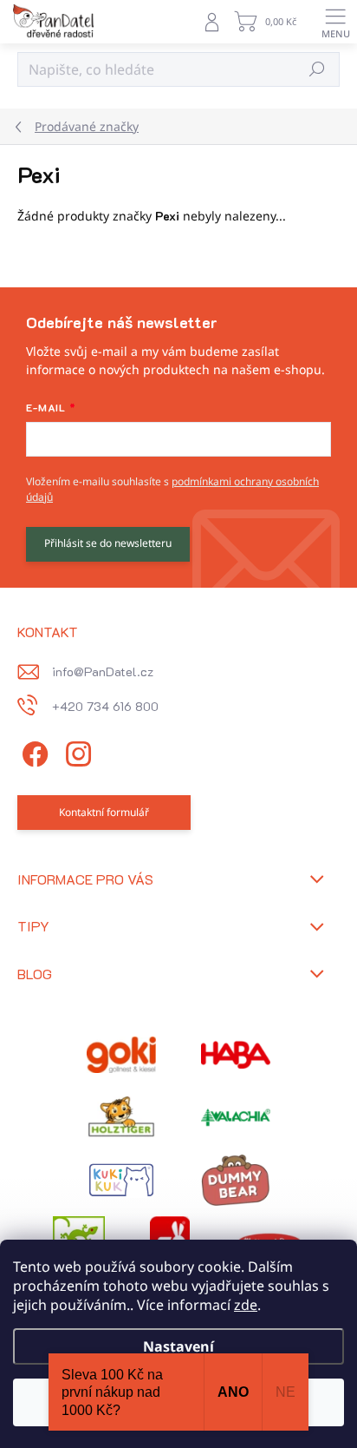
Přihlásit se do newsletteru (108, 543)
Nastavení (178, 1346)
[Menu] (335, 21)
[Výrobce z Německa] (121, 1055)
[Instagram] (76, 751)
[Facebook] (32, 751)
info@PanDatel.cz (102, 671)
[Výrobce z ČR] (235, 1117)
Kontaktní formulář (104, 812)
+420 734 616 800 (105, 706)
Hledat (318, 69)
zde (245, 1304)
